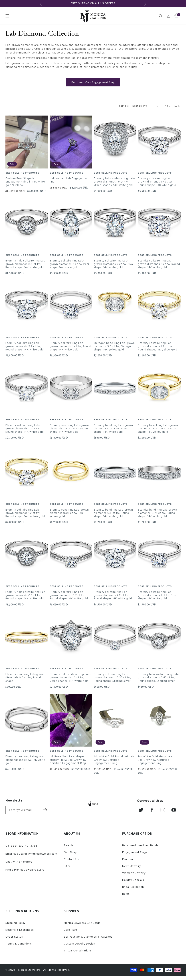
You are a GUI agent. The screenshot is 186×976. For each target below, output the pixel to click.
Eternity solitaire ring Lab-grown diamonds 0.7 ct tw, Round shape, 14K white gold (69, 595)
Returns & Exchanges (19, 930)
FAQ (67, 866)
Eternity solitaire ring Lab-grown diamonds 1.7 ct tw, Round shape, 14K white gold (157, 181)
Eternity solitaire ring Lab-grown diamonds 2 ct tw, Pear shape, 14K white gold (69, 264)
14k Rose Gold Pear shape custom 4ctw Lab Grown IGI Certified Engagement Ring (68, 759)
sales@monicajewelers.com (39, 854)
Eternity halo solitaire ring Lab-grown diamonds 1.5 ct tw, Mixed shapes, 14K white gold (114, 181)
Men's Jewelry (131, 866)
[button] (7, 16)
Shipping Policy (15, 923)
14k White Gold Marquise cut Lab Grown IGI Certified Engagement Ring (157, 759)
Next (145, 3)
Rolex (126, 894)
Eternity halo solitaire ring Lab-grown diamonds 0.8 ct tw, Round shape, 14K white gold (26, 264)
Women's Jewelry (134, 873)
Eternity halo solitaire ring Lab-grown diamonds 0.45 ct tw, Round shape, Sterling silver (158, 677)
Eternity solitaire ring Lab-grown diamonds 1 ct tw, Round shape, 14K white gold (70, 346)
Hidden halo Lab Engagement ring (69, 180)
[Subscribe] (45, 810)
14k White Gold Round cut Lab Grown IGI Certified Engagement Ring (114, 759)
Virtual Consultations (78, 950)
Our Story (70, 852)
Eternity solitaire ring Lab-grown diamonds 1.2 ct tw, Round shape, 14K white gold (24, 428)
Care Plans (71, 930)
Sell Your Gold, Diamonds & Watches (88, 937)
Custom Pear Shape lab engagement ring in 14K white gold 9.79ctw (25, 181)
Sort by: (124, 106)
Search (68, 845)
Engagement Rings (134, 852)
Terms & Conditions (18, 944)
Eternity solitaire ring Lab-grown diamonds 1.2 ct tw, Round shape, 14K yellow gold (157, 346)
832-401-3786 (28, 846)
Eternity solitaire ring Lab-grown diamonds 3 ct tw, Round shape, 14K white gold (159, 264)
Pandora (127, 859)
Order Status (14, 937)
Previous (41, 3)
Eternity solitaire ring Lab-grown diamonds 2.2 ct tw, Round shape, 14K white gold (24, 346)
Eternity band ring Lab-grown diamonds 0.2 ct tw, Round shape (25, 677)
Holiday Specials (133, 880)
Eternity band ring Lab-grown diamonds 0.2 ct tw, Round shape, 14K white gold (113, 428)
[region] (93, 3)
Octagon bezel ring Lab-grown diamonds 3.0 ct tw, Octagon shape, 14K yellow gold (114, 346)
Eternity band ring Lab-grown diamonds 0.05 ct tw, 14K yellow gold (69, 513)
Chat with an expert (18, 862)
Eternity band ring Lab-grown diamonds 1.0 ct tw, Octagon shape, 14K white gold (69, 428)
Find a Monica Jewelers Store (25, 870)
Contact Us (71, 859)
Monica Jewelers (29, 970)
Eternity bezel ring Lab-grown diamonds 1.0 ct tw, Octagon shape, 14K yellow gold (158, 428)
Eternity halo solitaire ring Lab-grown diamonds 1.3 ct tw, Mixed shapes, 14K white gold (70, 677)
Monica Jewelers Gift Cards (82, 923)
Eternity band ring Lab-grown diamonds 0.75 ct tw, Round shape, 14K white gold (157, 513)
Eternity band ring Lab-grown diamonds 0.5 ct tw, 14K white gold (25, 759)
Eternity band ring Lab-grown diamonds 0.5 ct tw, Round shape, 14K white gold (113, 513)
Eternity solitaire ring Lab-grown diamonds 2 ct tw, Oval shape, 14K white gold (114, 264)
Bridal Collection (133, 887)
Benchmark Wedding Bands (140, 845)
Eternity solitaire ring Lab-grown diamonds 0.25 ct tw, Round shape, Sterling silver (112, 677)
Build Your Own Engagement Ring (93, 82)
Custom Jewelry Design (79, 944)
